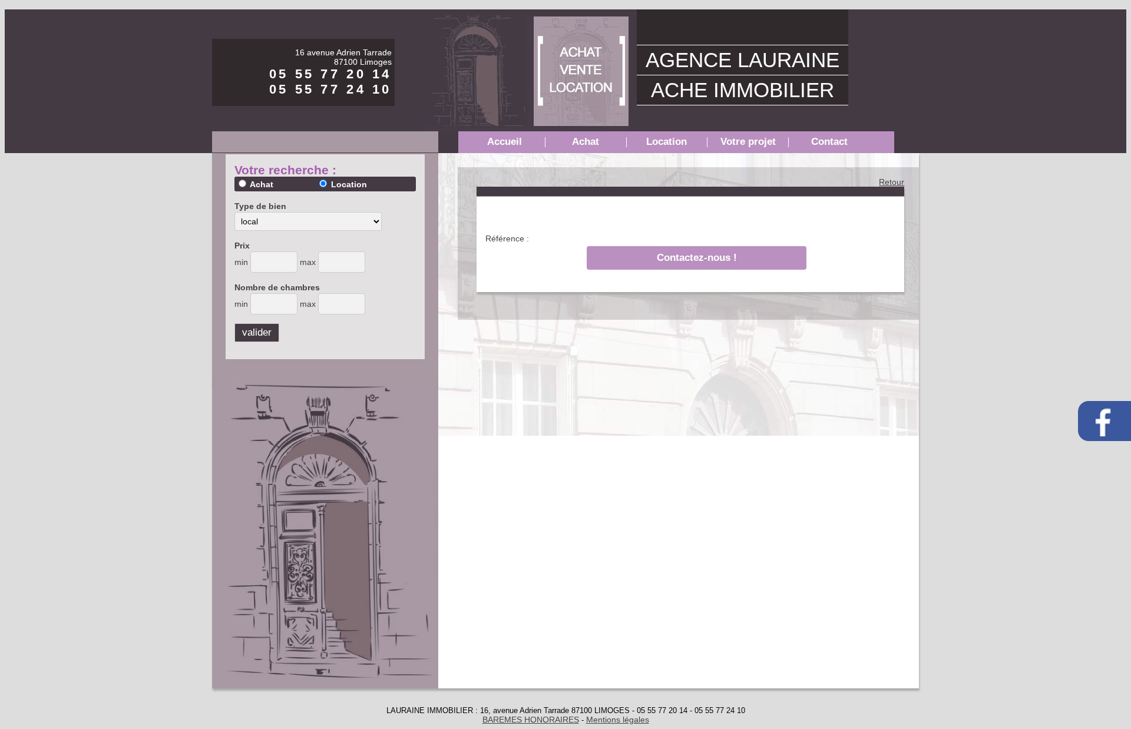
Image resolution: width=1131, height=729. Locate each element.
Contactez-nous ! (697, 257)
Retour (891, 182)
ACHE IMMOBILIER (742, 89)
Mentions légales (617, 719)
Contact (829, 141)
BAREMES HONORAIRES (530, 719)
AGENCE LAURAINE (742, 59)
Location (666, 141)
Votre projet (748, 141)
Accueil (504, 141)
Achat (585, 141)
